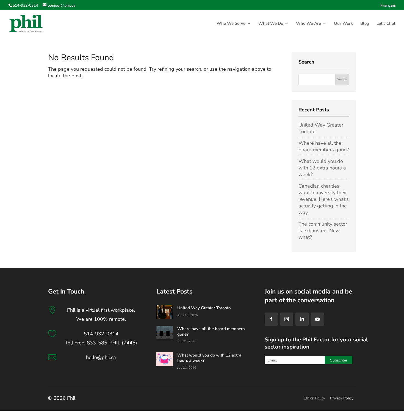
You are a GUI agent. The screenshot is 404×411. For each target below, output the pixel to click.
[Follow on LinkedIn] (302, 319)
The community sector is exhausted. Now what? (322, 230)
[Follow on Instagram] (286, 319)
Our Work (343, 23)
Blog (364, 23)
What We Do (270, 23)
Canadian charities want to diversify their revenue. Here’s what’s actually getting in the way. (323, 199)
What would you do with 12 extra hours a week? (322, 168)
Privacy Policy (341, 398)
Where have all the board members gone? (323, 146)
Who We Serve (231, 23)
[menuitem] (388, 7)
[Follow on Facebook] (271, 319)
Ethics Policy (314, 398)
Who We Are (308, 23)
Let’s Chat (386, 23)
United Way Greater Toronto (204, 308)
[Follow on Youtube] (317, 319)
